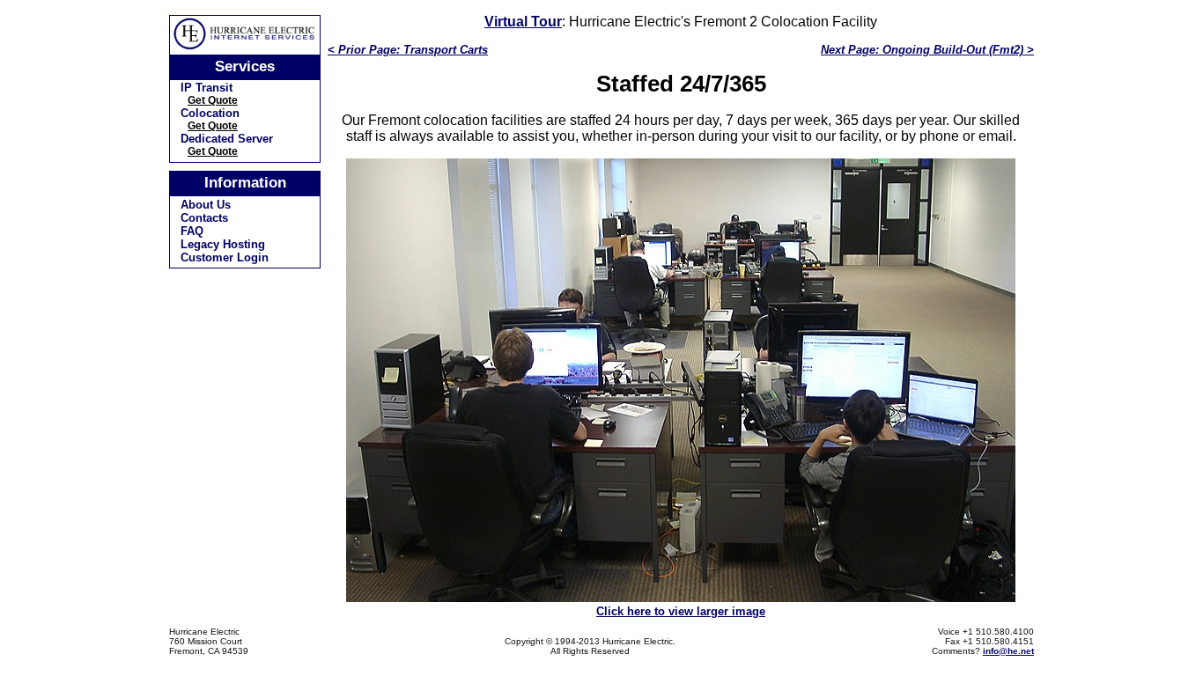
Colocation (210, 113)
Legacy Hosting (223, 244)
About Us (206, 204)
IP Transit (206, 87)
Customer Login (225, 257)
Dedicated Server (227, 138)
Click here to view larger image (680, 611)
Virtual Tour (523, 21)
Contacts (204, 217)
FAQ (192, 231)
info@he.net (1008, 651)
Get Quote (213, 100)
